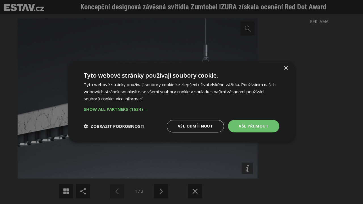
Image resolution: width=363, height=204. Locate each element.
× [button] (286, 68)
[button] (181, 109)
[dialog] (181, 102)
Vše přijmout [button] (254, 126)
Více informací (129, 98)
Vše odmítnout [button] (195, 126)
